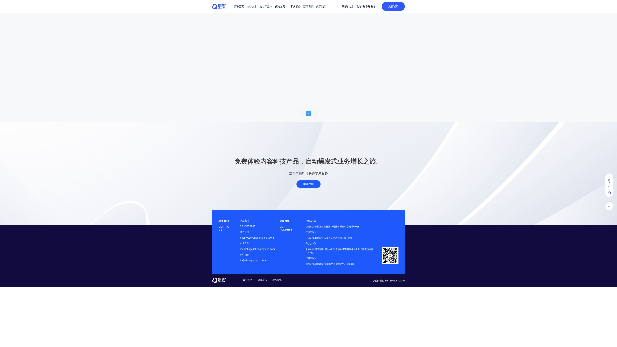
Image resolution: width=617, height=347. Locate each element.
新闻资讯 (277, 279)
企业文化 (262, 279)
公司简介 (247, 279)
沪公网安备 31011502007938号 (389, 280)
